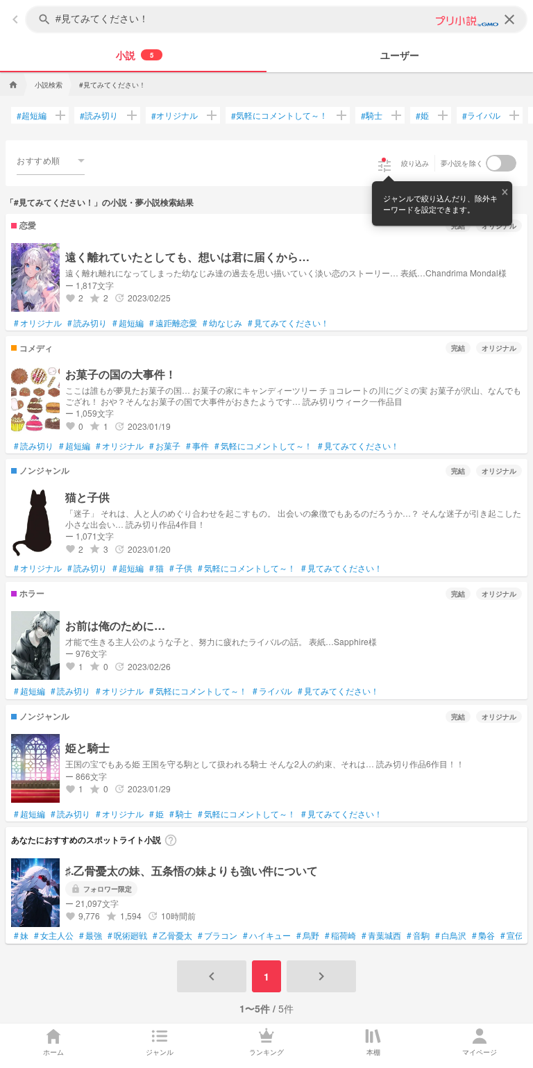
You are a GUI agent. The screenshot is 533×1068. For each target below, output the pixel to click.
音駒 (418, 935)
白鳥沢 (450, 935)
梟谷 (483, 935)
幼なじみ (222, 322)
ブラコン (217, 935)
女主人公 (54, 935)
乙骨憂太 (172, 935)
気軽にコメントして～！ (279, 115)
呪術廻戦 (127, 935)
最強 (90, 935)
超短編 (31, 115)
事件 (197, 445)
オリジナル (174, 115)
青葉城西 (381, 935)
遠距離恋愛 (173, 322)
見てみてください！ (288, 322)
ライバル (481, 115)
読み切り (99, 115)
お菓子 (164, 445)
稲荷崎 (340, 935)
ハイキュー (267, 935)
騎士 (371, 115)
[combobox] (51, 160)
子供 (180, 568)
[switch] (501, 163)
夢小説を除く (462, 163)
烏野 (307, 935)
